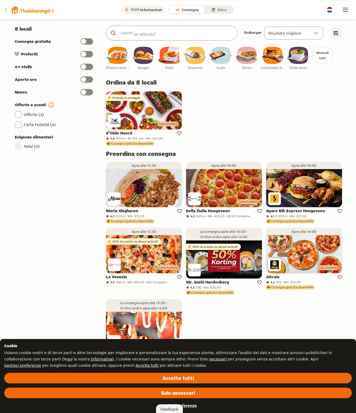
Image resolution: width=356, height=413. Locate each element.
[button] (29, 10)
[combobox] (177, 33)
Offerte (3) (34, 114)
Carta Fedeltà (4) (40, 124)
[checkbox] (118, 58)
